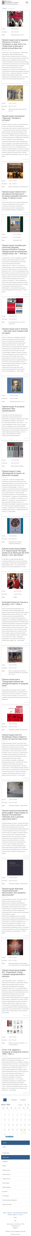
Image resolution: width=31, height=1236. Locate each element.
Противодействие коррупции (20, 1212)
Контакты (20, 1214)
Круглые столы (6, 1170)
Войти (15, 1217)
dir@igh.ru (15, 1227)
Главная (4, 8)
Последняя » (23, 1099)
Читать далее (20, 371)
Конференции (5, 1153)
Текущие (4, 1142)
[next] (28, 1105)
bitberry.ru (18, 1234)
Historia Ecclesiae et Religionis (9, 1200)
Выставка (4, 1191)
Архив (4, 1147)
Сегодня (20, 1104)
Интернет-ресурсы (12, 1214)
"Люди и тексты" (6, 1178)
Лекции (4, 1165)
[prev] (25, 1105)
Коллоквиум (5, 1195)
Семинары (5, 1161)
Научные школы (6, 1174)
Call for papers (5, 1183)
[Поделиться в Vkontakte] (15, 1220)
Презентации (5, 1157)
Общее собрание (6, 1187)
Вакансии (9, 1212)
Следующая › (14, 1099)
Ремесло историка (7, 1204)
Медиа (4, 1212)
